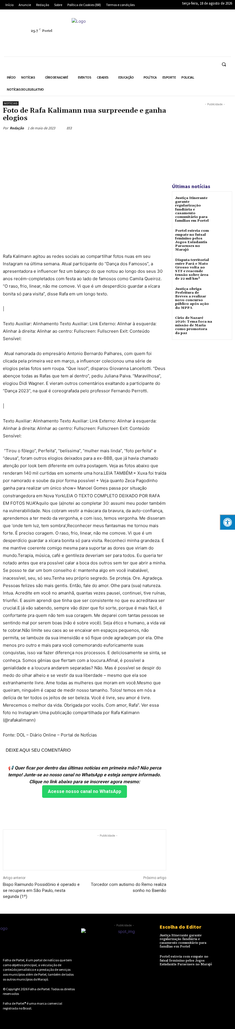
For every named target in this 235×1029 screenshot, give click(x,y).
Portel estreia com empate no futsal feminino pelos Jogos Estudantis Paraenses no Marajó (192, 240)
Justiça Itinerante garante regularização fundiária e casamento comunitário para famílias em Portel (192, 209)
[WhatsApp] (178, 41)
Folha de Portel (39, 989)
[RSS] (191, 27)
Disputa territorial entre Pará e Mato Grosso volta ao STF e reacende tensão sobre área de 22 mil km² (192, 269)
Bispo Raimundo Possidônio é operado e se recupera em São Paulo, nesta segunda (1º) (41, 890)
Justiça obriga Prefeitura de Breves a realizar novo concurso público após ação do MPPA (192, 298)
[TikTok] (217, 27)
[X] (165, 41)
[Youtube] (191, 41)
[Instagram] (178, 27)
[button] (224, 64)
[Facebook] (165, 27)
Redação (17, 128)
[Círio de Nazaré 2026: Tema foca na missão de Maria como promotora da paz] (222, 323)
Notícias (10, 103)
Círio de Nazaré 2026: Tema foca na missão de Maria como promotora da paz (193, 325)
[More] (113, 141)
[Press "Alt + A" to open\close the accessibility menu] (227, 522)
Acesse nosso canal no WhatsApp (84, 791)
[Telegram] (204, 27)
